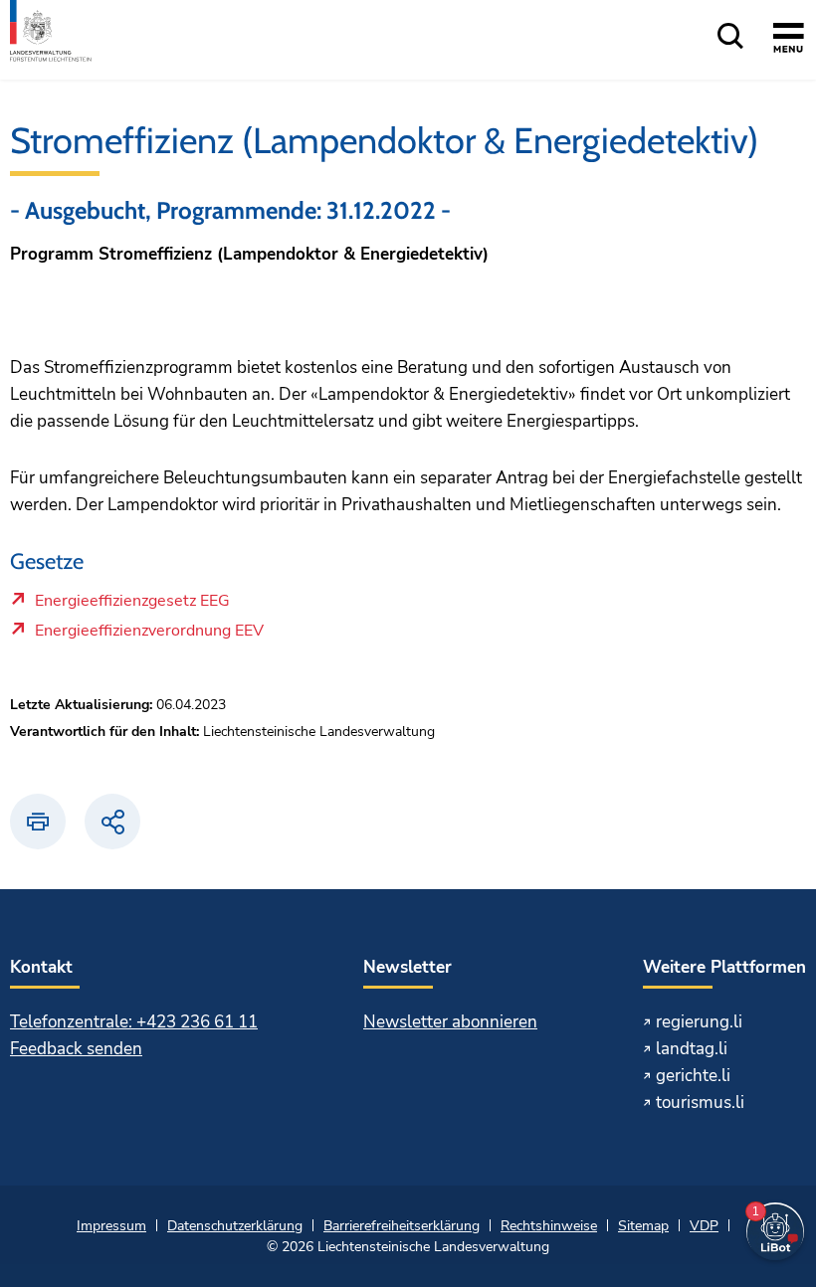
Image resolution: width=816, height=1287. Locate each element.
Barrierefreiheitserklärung (401, 1225)
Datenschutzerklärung (235, 1225)
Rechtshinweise (549, 1225)
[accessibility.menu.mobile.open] (788, 41)
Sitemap (643, 1225)
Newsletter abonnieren (450, 1022)
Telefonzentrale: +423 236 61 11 (134, 1022)
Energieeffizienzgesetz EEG (132, 606)
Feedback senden (76, 1048)
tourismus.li (700, 1102)
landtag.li (691, 1048)
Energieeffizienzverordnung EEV (149, 635)
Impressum (111, 1225)
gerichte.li (693, 1075)
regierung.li (699, 1022)
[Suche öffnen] (730, 37)
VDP (704, 1225)
